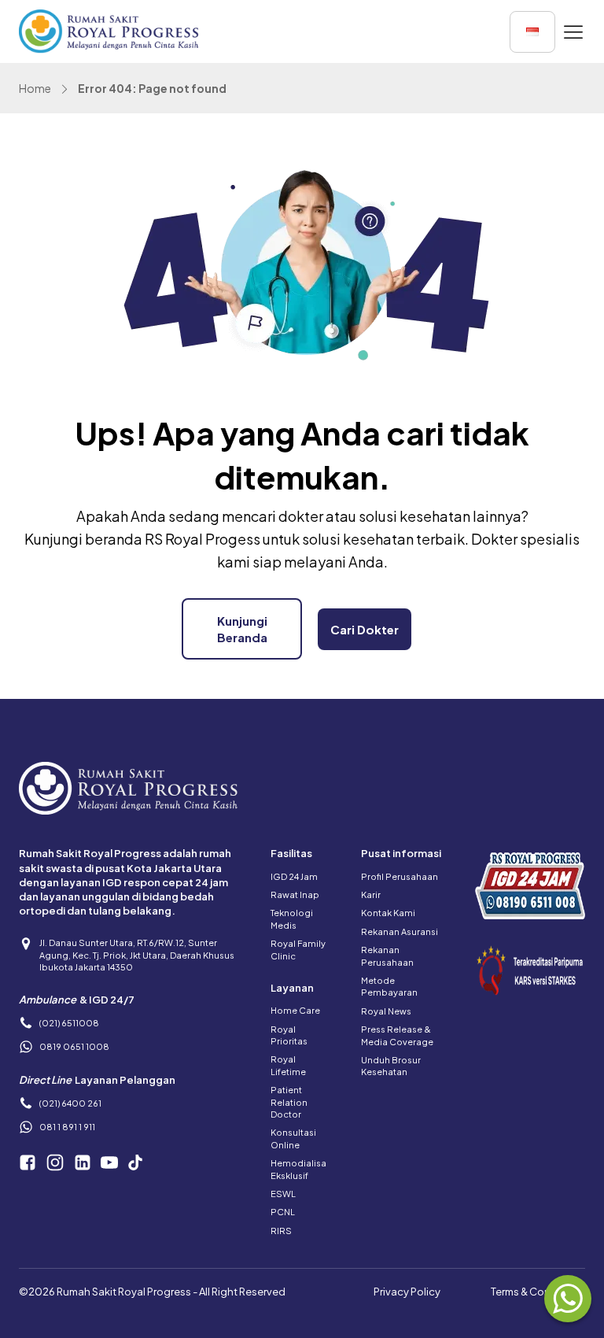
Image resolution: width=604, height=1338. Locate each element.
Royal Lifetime (288, 1065)
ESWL (283, 1193)
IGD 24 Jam (294, 876)
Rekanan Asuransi (399, 931)
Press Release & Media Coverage (397, 1035)
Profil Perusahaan (399, 876)
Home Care (295, 1010)
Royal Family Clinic (298, 949)
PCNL (283, 1212)
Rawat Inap (295, 894)
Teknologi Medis (292, 918)
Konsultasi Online (293, 1138)
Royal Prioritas (289, 1035)
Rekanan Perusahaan (387, 955)
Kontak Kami (388, 912)
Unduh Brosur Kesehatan (391, 1066)
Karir (371, 894)
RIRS (281, 1230)
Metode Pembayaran (389, 986)
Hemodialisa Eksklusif (298, 1169)
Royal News (386, 1011)
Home (35, 88)
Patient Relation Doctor (289, 1102)
